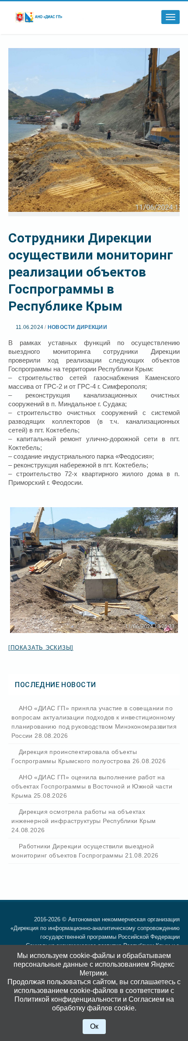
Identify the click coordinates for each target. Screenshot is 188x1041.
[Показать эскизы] (40, 647)
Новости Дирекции (77, 327)
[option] (94, 570)
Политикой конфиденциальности (67, 999)
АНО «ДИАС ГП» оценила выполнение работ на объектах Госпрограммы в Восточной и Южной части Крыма (91, 786)
